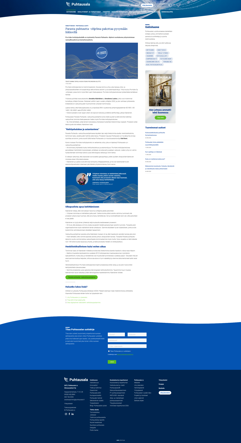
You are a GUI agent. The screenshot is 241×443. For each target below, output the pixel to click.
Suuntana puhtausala (97, 425)
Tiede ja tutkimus (95, 388)
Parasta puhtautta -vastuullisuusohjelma (81, 277)
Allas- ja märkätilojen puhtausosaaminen (117, 399)
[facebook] (69, 414)
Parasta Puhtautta (119, 12)
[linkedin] (72, 414)
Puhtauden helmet (96, 398)
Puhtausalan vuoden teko (142, 393)
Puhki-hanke (94, 430)
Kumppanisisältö (95, 395)
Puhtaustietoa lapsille (97, 420)
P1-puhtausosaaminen (117, 393)
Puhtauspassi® (115, 388)
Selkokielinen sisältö (96, 400)
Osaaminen (94, 390)
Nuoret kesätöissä (96, 422)
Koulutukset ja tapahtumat (89, 12)
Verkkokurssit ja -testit (117, 385)
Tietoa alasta (153, 12)
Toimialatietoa (95, 412)
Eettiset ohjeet (139, 400)
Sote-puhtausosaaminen (118, 390)
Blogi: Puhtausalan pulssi (98, 406)
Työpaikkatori (94, 403)
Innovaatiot (93, 385)
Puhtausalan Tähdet (137, 12)
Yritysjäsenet (138, 390)
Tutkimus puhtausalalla (98, 417)
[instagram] (66, 414)
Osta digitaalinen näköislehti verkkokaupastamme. (84, 302)
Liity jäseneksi (147, 5)
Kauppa (161, 384)
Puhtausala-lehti (82, 26)
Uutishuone (71, 12)
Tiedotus (106, 12)
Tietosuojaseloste (70, 407)
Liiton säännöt (139, 398)
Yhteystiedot (135, 5)
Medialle (137, 383)
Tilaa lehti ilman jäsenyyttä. (76, 300)
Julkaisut (93, 415)
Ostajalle (93, 428)
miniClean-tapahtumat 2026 (119, 406)
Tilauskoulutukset (116, 403)
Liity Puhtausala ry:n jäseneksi (77, 297)
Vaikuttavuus (70, 26)
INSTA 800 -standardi (117, 395)
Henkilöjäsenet (139, 388)
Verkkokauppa (167, 12)
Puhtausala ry (124, 5)
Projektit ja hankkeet (141, 395)
